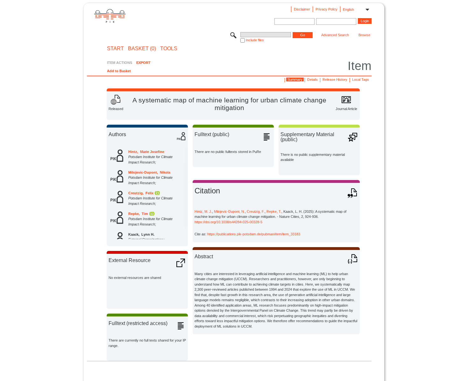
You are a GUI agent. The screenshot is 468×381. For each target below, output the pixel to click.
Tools (168, 48)
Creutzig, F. (256, 211)
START (115, 48)
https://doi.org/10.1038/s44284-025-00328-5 (228, 222)
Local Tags (360, 79)
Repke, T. (273, 211)
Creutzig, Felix (140, 193)
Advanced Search (335, 35)
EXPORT (143, 63)
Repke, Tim (138, 214)
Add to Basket (119, 71)
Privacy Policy (326, 9)
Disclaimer (302, 9)
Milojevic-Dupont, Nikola (149, 172)
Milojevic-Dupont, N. (229, 211)
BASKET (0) (142, 48)
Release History (335, 79)
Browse (364, 35)
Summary (294, 79)
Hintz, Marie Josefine (146, 152)
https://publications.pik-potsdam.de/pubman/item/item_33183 (253, 234)
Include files (255, 40)
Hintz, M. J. (203, 211)
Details (312, 79)
